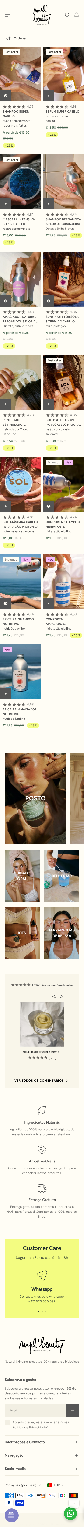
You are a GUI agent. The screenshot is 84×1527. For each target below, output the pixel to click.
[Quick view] (5, 95)
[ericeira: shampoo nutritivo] (20, 581)
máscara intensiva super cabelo (19, 219)
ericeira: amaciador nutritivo (20, 709)
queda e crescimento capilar (60, 118)
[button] (55, 996)
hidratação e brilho (58, 531)
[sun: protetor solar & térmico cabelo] (63, 279)
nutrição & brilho (14, 718)
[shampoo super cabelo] (20, 74)
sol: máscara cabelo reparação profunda (20, 521)
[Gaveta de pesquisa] (67, 15)
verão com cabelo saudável (58, 432)
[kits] (22, 933)
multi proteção (56, 326)
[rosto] (35, 798)
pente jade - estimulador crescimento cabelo (20, 420)
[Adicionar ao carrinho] (48, 95)
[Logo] (42, 15)
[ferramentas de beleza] (61, 933)
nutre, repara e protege (18, 531)
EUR (57, 1485)
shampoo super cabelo (18, 111)
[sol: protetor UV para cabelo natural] (63, 382)
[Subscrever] (72, 1410)
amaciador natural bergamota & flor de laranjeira (20, 317)
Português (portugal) (20, 1485)
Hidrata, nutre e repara (18, 326)
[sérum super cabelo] (63, 74)
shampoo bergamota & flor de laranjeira (63, 219)
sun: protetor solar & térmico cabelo (63, 316)
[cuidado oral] (22, 876)
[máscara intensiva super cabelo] (20, 181)
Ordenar (20, 38)
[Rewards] (12, 1515)
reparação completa (16, 229)
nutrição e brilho (14, 628)
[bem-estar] (61, 876)
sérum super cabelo (62, 109)
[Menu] (7, 15)
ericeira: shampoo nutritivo (18, 619)
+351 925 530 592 (41, 1301)
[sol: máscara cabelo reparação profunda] (20, 484)
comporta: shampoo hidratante (63, 521)
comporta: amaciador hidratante (61, 619)
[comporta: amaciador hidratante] (63, 581)
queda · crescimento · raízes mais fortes (17, 123)
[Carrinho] (76, 15)
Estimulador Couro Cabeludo (15, 432)
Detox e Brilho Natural (60, 229)
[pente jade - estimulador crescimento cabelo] (20, 382)
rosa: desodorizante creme (41, 1052)
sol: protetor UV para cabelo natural (63, 419)
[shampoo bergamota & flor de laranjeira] (63, 181)
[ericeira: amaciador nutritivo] (20, 671)
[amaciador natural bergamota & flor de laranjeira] (20, 279)
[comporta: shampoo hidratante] (63, 484)
